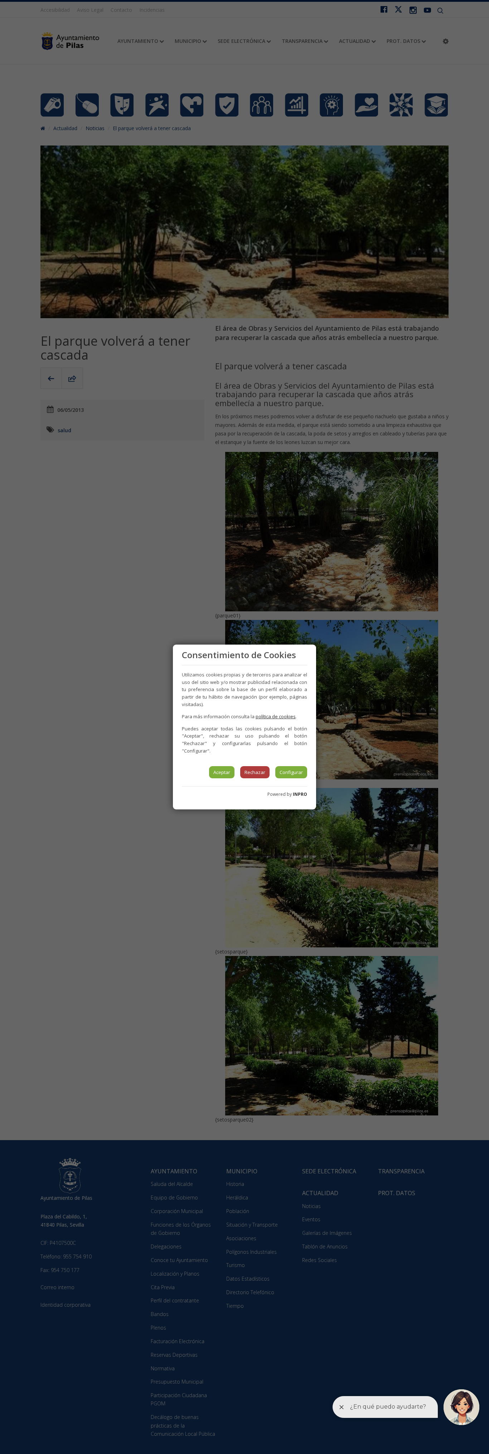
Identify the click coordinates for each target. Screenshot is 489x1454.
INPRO (300, 794)
